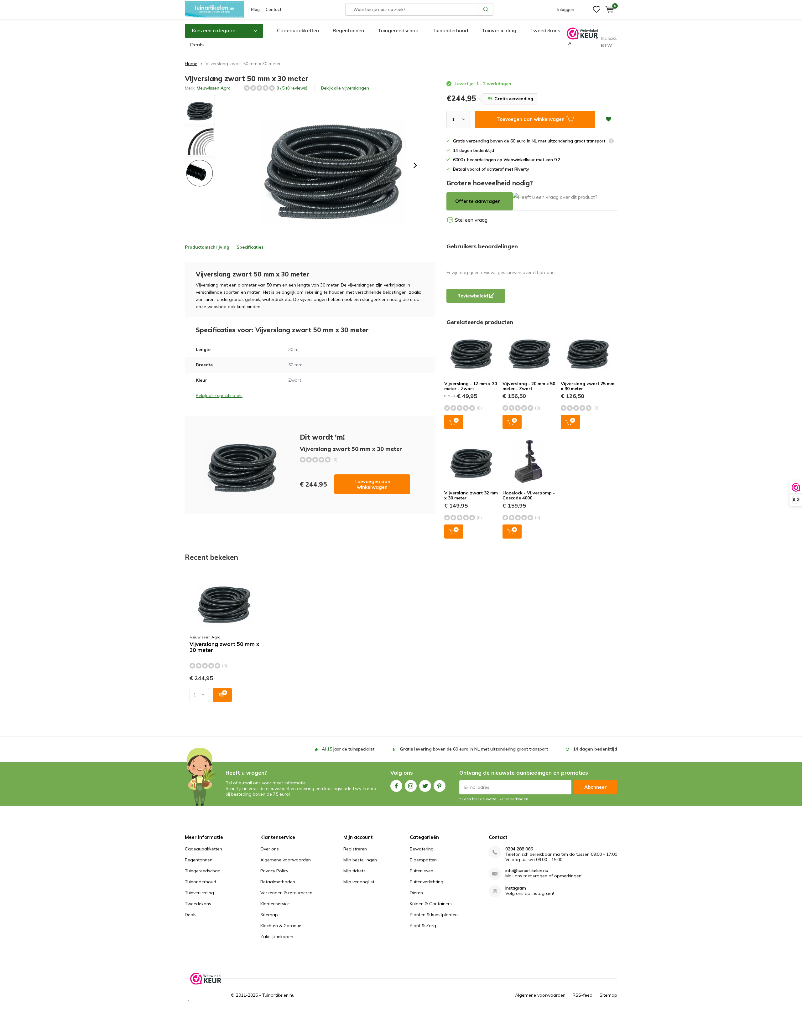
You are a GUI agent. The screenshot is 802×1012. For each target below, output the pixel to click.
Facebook (396, 786)
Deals (197, 44)
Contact (273, 9)
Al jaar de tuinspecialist (348, 749)
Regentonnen (348, 30)
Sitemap (269, 914)
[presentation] (415, 165)
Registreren (355, 849)
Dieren (416, 893)
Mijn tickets (354, 871)
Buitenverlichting (426, 882)
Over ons (269, 849)
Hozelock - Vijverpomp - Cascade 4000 (529, 495)
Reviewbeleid (473, 296)
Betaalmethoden (277, 882)
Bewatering (422, 849)
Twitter (425, 786)
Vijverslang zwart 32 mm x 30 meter (471, 495)
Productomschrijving (207, 247)
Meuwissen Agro (214, 88)
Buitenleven (421, 871)
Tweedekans (545, 30)
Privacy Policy (274, 871)
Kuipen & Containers (431, 903)
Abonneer (595, 787)
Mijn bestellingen (360, 860)
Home (191, 63)
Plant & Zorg (423, 925)
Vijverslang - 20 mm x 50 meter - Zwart (529, 386)
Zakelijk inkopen (276, 936)
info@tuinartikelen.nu (526, 870)
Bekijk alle (345, 88)
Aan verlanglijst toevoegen (608, 119)
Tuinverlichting (499, 30)
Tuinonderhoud (450, 30)
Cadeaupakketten (298, 30)
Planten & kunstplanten (434, 914)
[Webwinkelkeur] (569, 44)
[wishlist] (596, 9)
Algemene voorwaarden (285, 860)
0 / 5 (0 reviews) (292, 87)
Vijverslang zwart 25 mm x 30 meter (587, 386)
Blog (255, 9)
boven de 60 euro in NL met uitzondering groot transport (474, 749)
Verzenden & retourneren (286, 893)
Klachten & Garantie (280, 925)
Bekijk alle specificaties (219, 395)
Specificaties (250, 247)
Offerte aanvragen (478, 201)
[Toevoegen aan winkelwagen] (222, 695)
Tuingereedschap (398, 30)
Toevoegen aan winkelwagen (372, 484)
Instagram (411, 786)
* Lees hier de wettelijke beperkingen (493, 799)
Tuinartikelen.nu (278, 995)
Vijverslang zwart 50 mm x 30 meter (224, 647)
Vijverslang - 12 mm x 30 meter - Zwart (470, 386)
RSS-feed (582, 995)
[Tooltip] (611, 141)
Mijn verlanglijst (358, 882)
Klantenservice (275, 903)
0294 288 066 (519, 849)
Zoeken (485, 9)
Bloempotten (423, 860)
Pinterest (439, 786)
